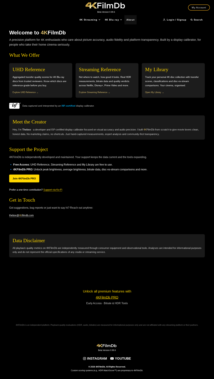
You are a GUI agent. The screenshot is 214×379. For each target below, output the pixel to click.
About (130, 19)
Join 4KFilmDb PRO (24, 178)
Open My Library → (154, 92)
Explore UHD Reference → (25, 92)
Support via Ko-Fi (52, 189)
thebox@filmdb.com (21, 215)
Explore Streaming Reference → (94, 92)
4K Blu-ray (112, 19)
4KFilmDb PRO (107, 297)
